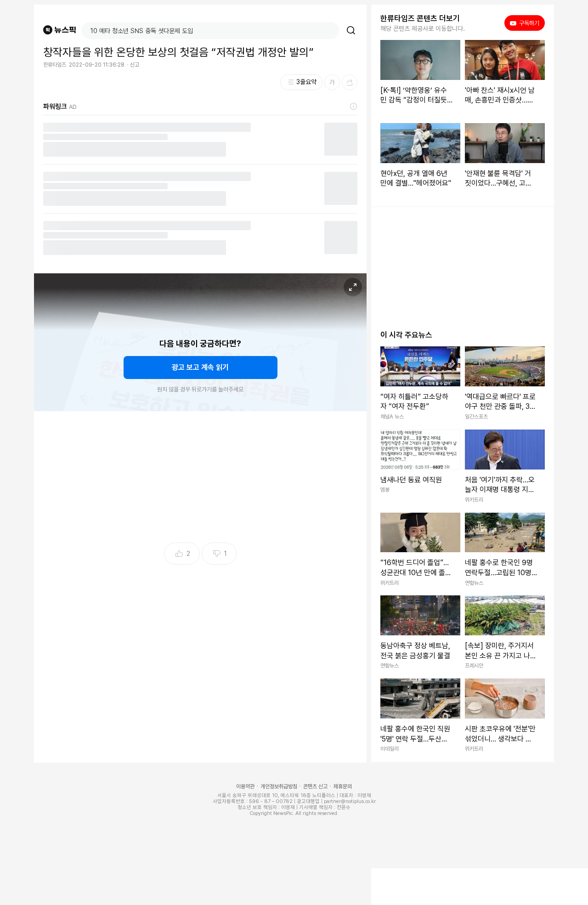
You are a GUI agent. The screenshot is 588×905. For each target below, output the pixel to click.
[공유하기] (349, 82)
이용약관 (245, 786)
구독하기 (526, 23)
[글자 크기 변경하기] (332, 82)
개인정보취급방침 (278, 786)
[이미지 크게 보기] (353, 287)
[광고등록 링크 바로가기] (353, 106)
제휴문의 (343, 786)
